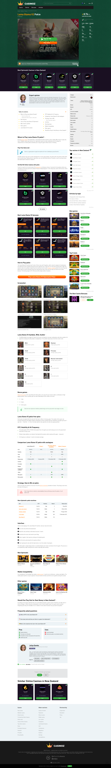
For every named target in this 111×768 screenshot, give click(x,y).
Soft (39, 726)
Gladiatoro (82, 241)
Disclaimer (62, 712)
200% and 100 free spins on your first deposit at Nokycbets (86, 297)
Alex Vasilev (28, 664)
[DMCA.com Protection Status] (55, 759)
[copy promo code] (25, 84)
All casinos (42, 209)
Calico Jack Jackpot (23, 509)
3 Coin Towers (83, 255)
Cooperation (62, 710)
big (53, 245)
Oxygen (81, 227)
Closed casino (21, 715)
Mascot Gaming (59, 593)
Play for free (85, 217)
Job (60, 717)
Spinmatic (20, 565)
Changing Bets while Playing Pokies (77, 196)
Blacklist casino (21, 712)
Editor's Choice (21, 224)
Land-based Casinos (43, 723)
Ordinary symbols (51, 268)
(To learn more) (63, 766)
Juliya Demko (23, 104)
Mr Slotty (32, 593)
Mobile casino (42, 717)
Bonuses (34, 7)
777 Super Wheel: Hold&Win (52, 446)
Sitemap (40, 735)
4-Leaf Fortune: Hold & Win (85, 283)
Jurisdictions (41, 728)
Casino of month (42, 710)
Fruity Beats (21, 514)
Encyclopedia (20, 735)
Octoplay (82, 285)
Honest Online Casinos (22, 721)
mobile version (40, 574)
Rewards (20, 730)
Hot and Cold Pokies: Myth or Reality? (77, 200)
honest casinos (24, 139)
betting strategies (44, 485)
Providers (20, 732)
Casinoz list (38, 167)
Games (27, 7)
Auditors (40, 732)
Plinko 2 (41, 446)
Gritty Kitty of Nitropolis (85, 213)
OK (69, 766)
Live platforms (42, 737)
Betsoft (19, 594)
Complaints (41, 721)
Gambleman (82, 262)
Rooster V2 (21, 506)
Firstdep (37, 224)
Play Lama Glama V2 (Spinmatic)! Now (41, 277)
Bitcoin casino (42, 715)
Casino (21, 7)
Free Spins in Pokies (73, 198)
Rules (19, 726)
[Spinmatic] (91, 98)
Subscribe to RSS (56, 762)
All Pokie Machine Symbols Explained (77, 202)
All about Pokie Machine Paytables (77, 204)
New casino (20, 710)
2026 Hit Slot (83, 276)
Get (25, 231)
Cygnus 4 (82, 220)
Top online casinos (22, 723)
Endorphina (45, 593)
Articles (41, 7)
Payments (41, 712)
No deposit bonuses (22, 728)
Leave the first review (86, 16)
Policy (61, 715)
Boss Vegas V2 (22, 517)
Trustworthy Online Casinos (24, 717)
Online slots (20, 719)
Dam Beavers (83, 234)
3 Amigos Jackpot (22, 511)
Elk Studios (82, 214)
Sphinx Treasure (62, 446)
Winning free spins (21, 394)
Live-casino (41, 719)
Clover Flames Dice (84, 269)
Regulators (41, 730)
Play (23, 87)
